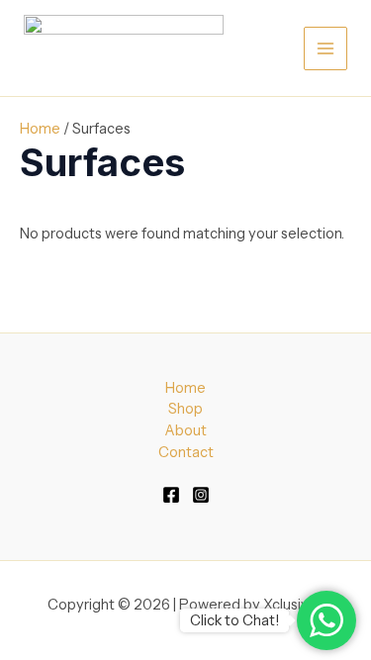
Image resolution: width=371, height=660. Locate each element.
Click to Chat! (234, 620)
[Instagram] (201, 495)
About (185, 430)
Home (40, 129)
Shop (185, 409)
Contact (186, 452)
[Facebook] (171, 495)
